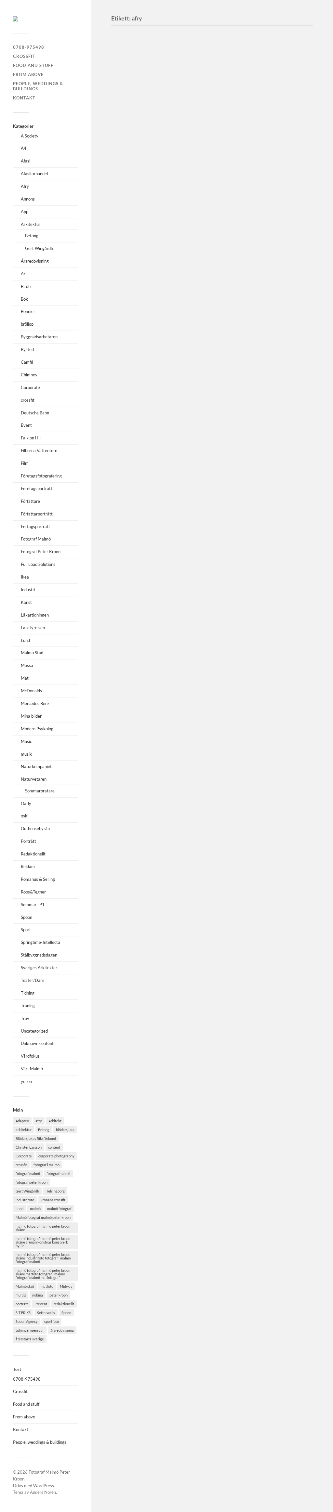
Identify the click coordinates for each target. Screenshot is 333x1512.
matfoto (47, 1286)
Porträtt (28, 841)
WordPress (43, 1485)
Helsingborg (55, 1191)
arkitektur (24, 1129)
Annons (28, 199)
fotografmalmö (58, 1173)
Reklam (28, 866)
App (24, 211)
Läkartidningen (35, 615)
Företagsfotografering (41, 475)
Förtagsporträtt (35, 526)
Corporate (30, 387)
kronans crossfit (53, 1200)
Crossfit (24, 56)
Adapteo (22, 1121)
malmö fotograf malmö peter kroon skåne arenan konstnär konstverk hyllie (43, 1242)
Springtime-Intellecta (40, 942)
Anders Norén (43, 1492)
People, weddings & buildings (38, 86)
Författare (30, 501)
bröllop (27, 324)
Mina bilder (31, 716)
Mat (25, 678)
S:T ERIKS (23, 1312)
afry (38, 1121)
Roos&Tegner (33, 891)
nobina (37, 1295)
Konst (26, 602)
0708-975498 (28, 47)
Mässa (27, 665)
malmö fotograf (59, 1208)
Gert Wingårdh (39, 248)
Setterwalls (46, 1312)
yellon (26, 1081)
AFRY (126, 745)
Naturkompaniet (36, 766)
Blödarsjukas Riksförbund (36, 1138)
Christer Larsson (29, 1147)
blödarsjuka (65, 1129)
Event (26, 425)
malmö (35, 1208)
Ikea (25, 577)
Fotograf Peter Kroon (40, 551)
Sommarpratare (40, 790)
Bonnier (28, 311)
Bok (24, 299)
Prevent (40, 1304)
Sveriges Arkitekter (39, 967)
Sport (26, 929)
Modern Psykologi (37, 728)
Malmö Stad (32, 652)
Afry (25, 186)
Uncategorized (34, 1031)
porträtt (22, 1304)
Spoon (26, 917)
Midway (66, 1286)
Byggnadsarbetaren (39, 336)
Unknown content (37, 1043)
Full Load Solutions (38, 564)
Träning (28, 1005)
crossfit (27, 400)
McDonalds (31, 690)
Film (25, 463)
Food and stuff (33, 65)
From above (28, 74)
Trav (25, 1018)
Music (26, 741)
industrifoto (25, 1200)
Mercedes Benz (35, 703)
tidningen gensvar (30, 1330)
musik (26, 754)
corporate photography (56, 1156)
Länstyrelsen (33, 627)
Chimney (29, 374)
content (54, 1147)
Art (24, 273)
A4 (23, 148)
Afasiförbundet (34, 173)
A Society (29, 135)
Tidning (27, 993)
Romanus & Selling (38, 879)
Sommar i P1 (33, 904)
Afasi (25, 160)
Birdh (26, 286)
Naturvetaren (34, 779)
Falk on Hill (31, 437)
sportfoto (51, 1321)
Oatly (26, 803)
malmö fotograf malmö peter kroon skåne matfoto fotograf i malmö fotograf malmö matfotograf (43, 1274)
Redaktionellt (33, 853)
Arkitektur (30, 224)
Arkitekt (54, 1121)
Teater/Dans (33, 980)
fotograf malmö (28, 1173)
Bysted (27, 349)
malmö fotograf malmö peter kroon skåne (43, 1228)
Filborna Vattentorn (39, 450)
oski (24, 815)
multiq (21, 1295)
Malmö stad (25, 1286)
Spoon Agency (27, 1321)
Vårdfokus (30, 1056)
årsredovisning (62, 1330)
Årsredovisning (35, 261)
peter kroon (58, 1295)
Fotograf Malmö (36, 538)
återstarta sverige (30, 1339)
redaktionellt (64, 1304)
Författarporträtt (37, 513)
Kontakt (24, 97)
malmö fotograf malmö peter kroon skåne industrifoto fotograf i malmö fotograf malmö (43, 1258)
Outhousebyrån (35, 828)
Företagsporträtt (36, 488)
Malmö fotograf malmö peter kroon (43, 1217)
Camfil (27, 362)
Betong (31, 235)
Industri (28, 589)
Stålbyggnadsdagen (39, 955)
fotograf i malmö (46, 1165)
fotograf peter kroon (31, 1182)
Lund (25, 640)
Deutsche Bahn (35, 412)
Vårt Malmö (32, 1068)
